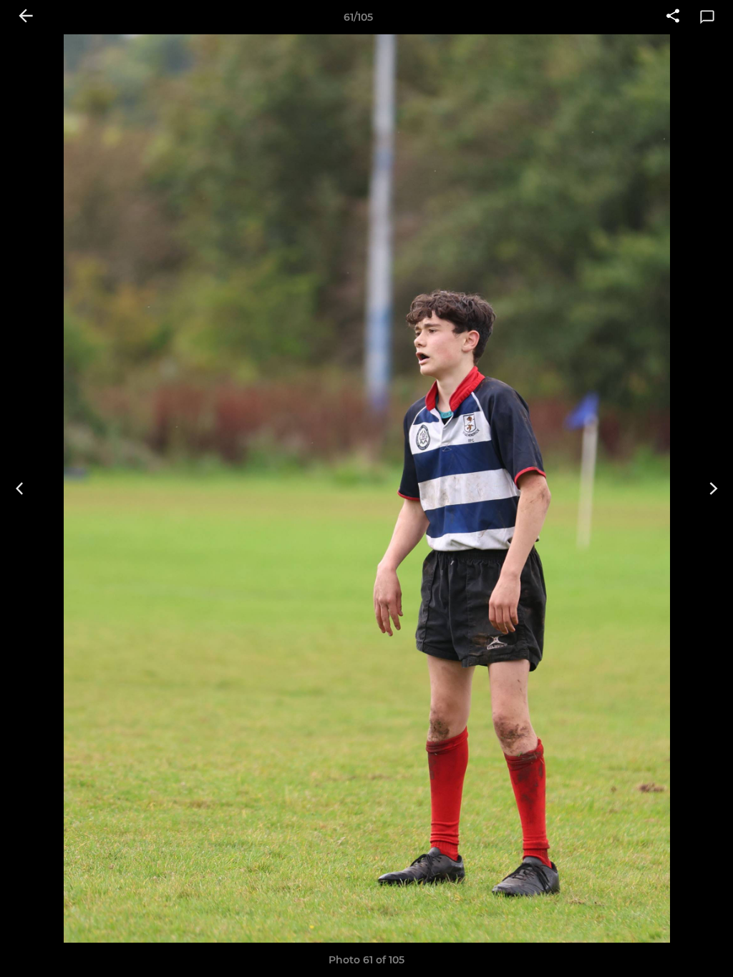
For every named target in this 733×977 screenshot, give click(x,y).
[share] (672, 17)
